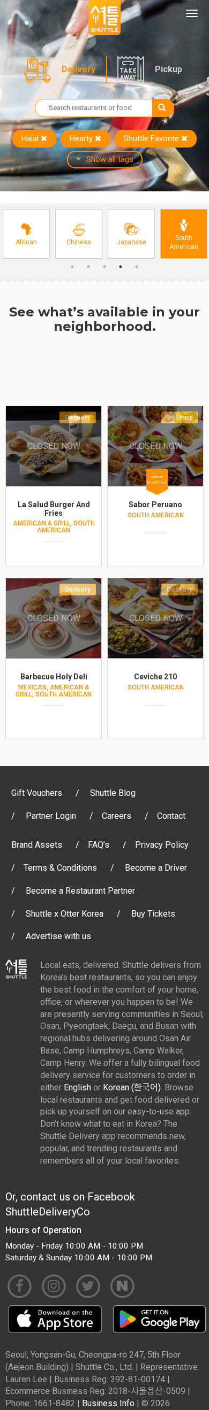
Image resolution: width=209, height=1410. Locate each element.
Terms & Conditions (60, 868)
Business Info (108, 1403)
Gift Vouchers (36, 793)
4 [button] (120, 266)
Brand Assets (36, 845)
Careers (116, 816)
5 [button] (136, 266)
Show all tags (109, 159)
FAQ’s (98, 845)
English (77, 1087)
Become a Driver (156, 868)
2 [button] (88, 266)
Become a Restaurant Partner (80, 891)
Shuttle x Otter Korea (64, 914)
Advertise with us (58, 936)
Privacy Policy (162, 845)
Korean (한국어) (132, 1087)
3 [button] (104, 266)
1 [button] (72, 266)
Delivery (78, 69)
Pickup (168, 69)
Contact (171, 816)
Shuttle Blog (113, 793)
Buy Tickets (153, 914)
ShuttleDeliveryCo (47, 1211)
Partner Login (51, 816)
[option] (26, 234)
